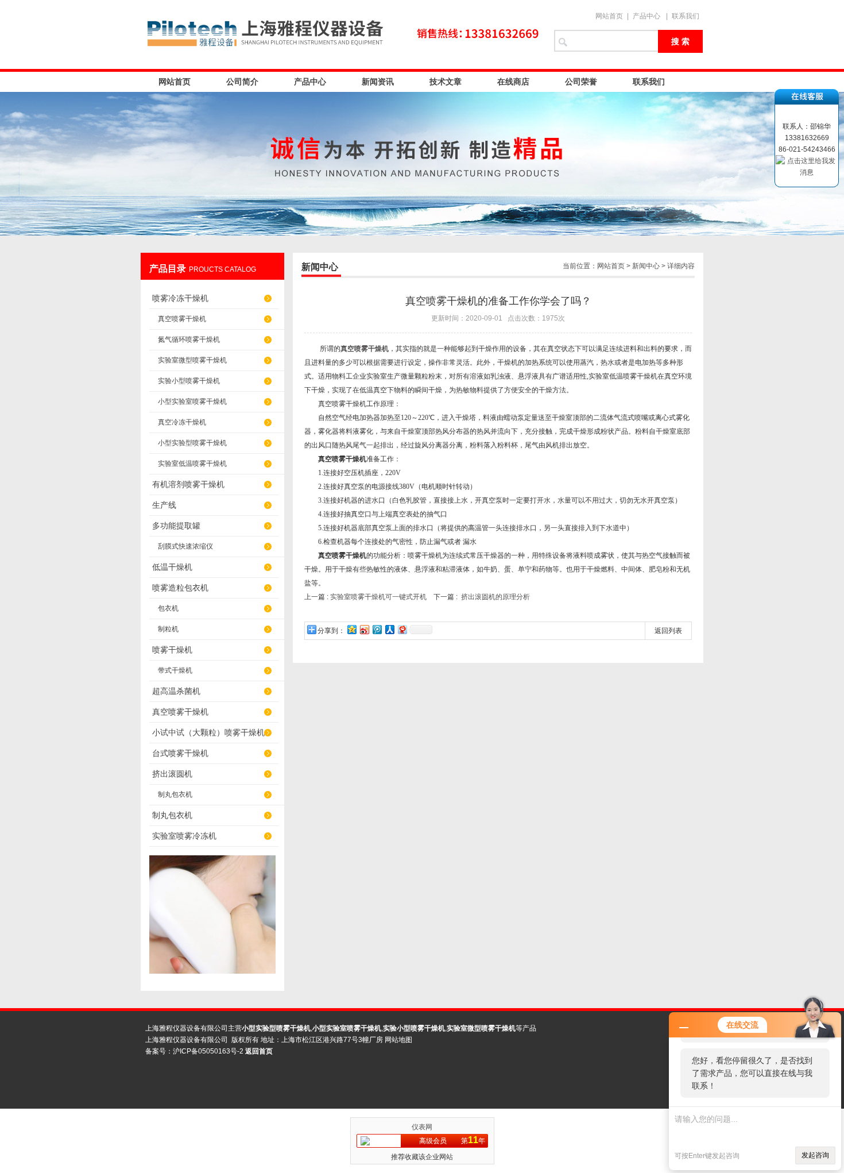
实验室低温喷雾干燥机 (192, 464)
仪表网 (422, 1127)
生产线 (164, 505)
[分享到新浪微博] (364, 629)
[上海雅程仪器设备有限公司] (342, 34)
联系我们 (685, 16)
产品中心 (646, 16)
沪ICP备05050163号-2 (208, 1051)
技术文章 (445, 81)
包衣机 (168, 608)
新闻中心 (646, 266)
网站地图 (398, 1040)
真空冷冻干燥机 (182, 422)
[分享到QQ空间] (351, 629)
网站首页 (609, 16)
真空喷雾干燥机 (182, 319)
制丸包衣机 (175, 794)
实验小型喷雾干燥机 (189, 381)
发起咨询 (815, 1155)
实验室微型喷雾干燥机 (192, 360)
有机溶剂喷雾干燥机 (188, 484)
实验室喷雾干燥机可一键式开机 (378, 597)
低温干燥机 (172, 567)
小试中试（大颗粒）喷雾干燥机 (208, 732)
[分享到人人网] (389, 629)
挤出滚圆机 (172, 773)
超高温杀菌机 (176, 691)
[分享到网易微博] (402, 629)
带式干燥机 (175, 670)
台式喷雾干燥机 (180, 753)
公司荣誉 (581, 81)
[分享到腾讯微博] (376, 629)
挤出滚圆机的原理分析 (495, 597)
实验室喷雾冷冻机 (184, 835)
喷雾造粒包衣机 (180, 587)
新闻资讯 (378, 81)
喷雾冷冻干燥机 (180, 298)
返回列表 (668, 631)
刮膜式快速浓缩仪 (185, 546)
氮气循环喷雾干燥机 (189, 339)
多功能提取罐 (176, 525)
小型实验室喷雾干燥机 (192, 402)
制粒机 (168, 629)
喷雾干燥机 (172, 649)
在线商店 (513, 81)
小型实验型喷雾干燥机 (192, 443)
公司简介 (242, 81)
